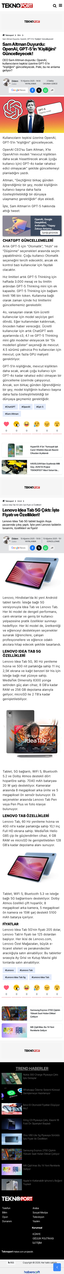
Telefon (6, 1208)
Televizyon (38, 1216)
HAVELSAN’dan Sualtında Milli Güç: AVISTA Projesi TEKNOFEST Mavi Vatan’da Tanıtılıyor (45, 467)
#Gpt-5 (39, 406)
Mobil (19, 501)
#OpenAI (26, 406)
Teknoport (9, 35)
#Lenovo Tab (26, 970)
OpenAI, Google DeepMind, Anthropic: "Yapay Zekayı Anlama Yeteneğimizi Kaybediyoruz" (45, 227)
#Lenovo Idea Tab (40, 977)
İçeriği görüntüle (50, 232)
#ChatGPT (10, 406)
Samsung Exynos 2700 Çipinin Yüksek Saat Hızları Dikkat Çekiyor (45, 1013)
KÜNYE (37, 1234)
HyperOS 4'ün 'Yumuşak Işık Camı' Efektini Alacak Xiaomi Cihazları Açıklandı (44, 449)
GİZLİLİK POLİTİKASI (43, 1238)
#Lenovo (9, 970)
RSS (12, 1262)
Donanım (7, 1221)
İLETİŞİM (37, 1242)
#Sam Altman (11, 413)
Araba (36, 1208)
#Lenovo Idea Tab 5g (15, 977)
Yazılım (36, 1221)
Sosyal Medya (40, 1212)
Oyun (5, 1216)
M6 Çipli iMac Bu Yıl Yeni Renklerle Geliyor (42, 1029)
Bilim (19, 35)
